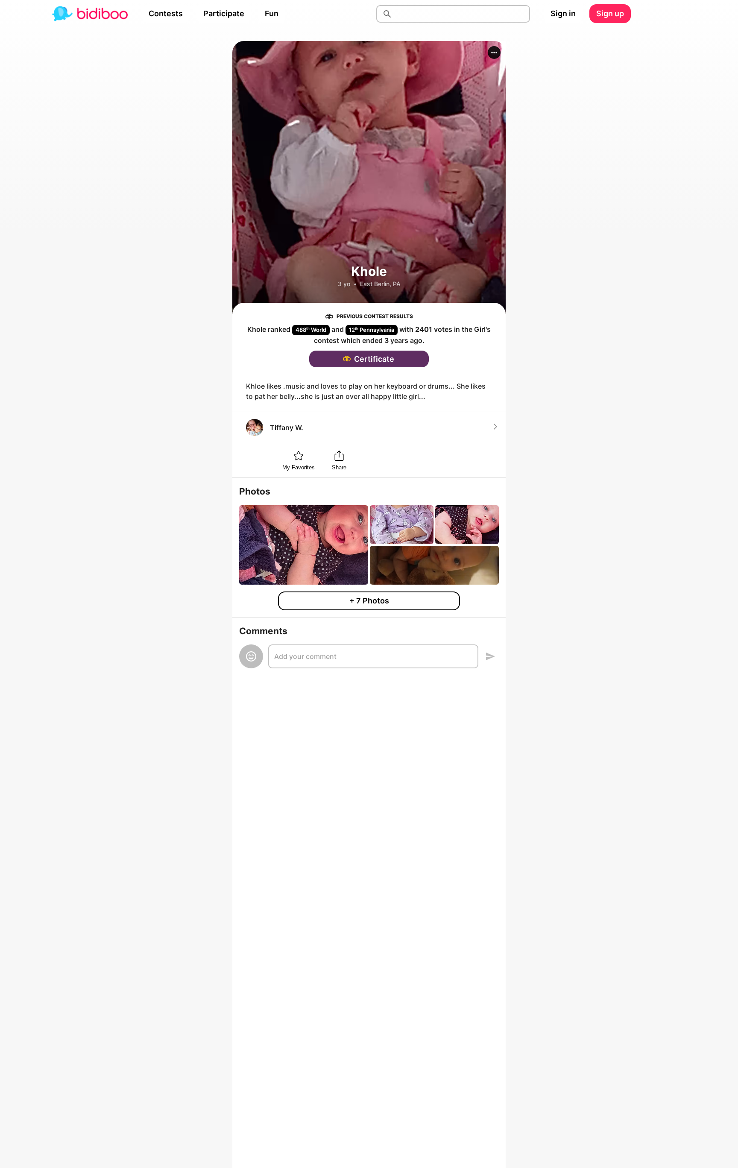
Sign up (610, 13)
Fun (271, 13)
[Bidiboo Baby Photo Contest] (89, 13)
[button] (494, 52)
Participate (223, 13)
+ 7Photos (369, 600)
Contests (166, 13)
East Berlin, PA (380, 283)
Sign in (563, 13)
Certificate (374, 358)
